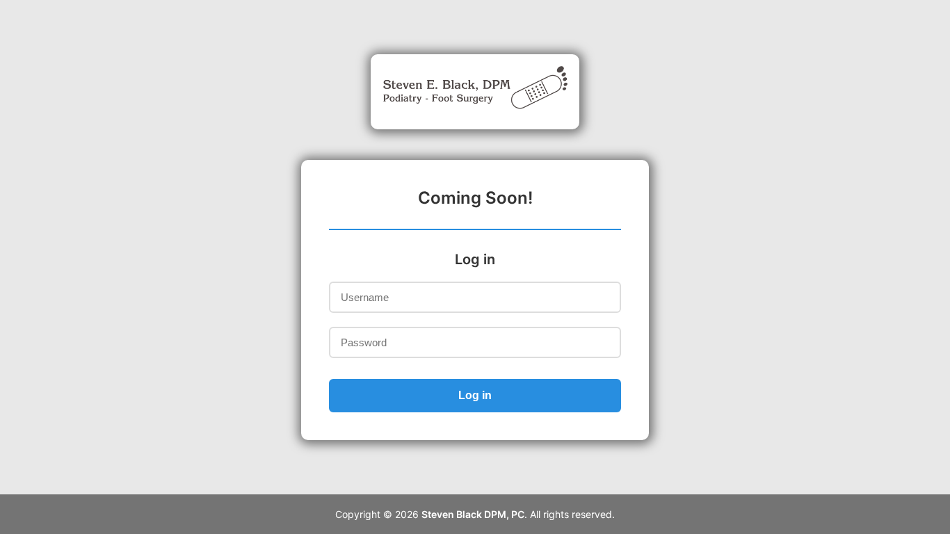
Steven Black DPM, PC (472, 514)
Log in (475, 395)
